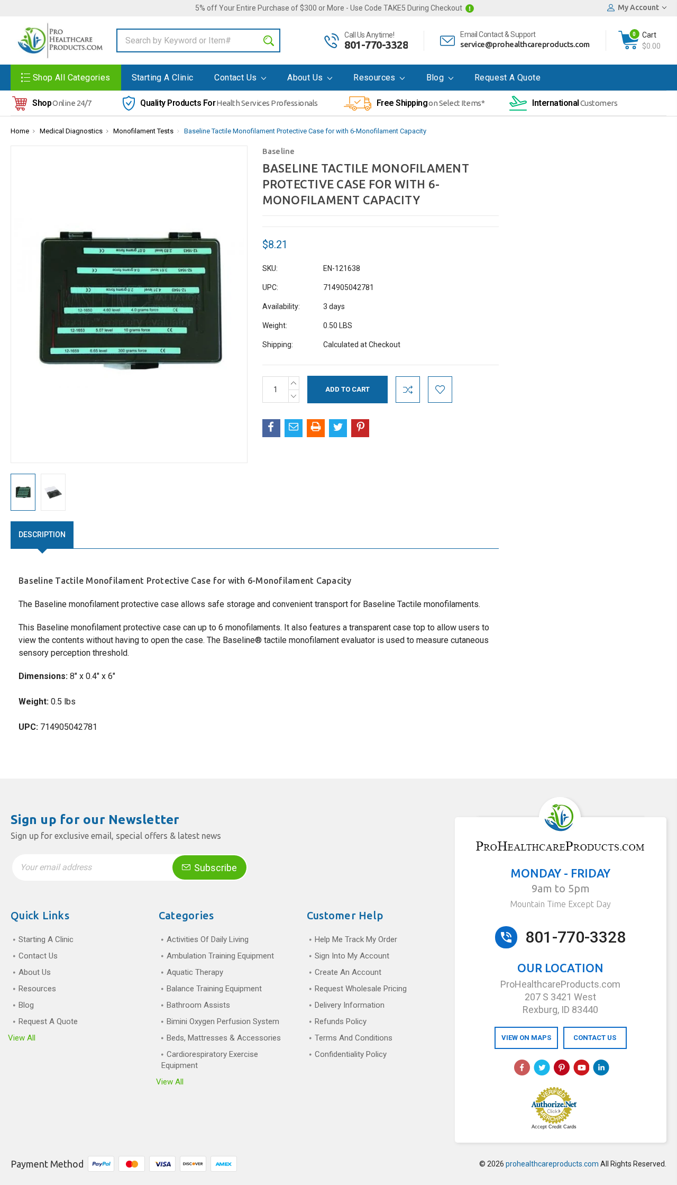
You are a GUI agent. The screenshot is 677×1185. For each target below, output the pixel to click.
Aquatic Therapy (195, 972)
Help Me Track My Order (356, 939)
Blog (436, 78)
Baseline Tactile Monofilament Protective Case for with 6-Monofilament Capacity (305, 131)
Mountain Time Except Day (560, 904)
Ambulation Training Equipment (220, 956)
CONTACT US (594, 1038)
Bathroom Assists (198, 1005)
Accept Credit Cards (554, 1126)
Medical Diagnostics (71, 131)
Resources (375, 78)
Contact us (236, 78)
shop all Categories (72, 78)
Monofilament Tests (143, 131)
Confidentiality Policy (351, 1054)
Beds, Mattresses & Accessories (224, 1038)
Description (42, 534)
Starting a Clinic (163, 78)
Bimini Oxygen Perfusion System (223, 1021)
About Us (306, 78)
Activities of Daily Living (208, 939)
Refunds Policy (341, 1021)
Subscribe (214, 867)
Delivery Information (350, 1005)
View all (21, 1038)
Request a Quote (507, 78)
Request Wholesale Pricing (361, 988)
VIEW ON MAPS (526, 1038)
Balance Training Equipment (214, 988)
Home (20, 131)
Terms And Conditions (353, 1038)
